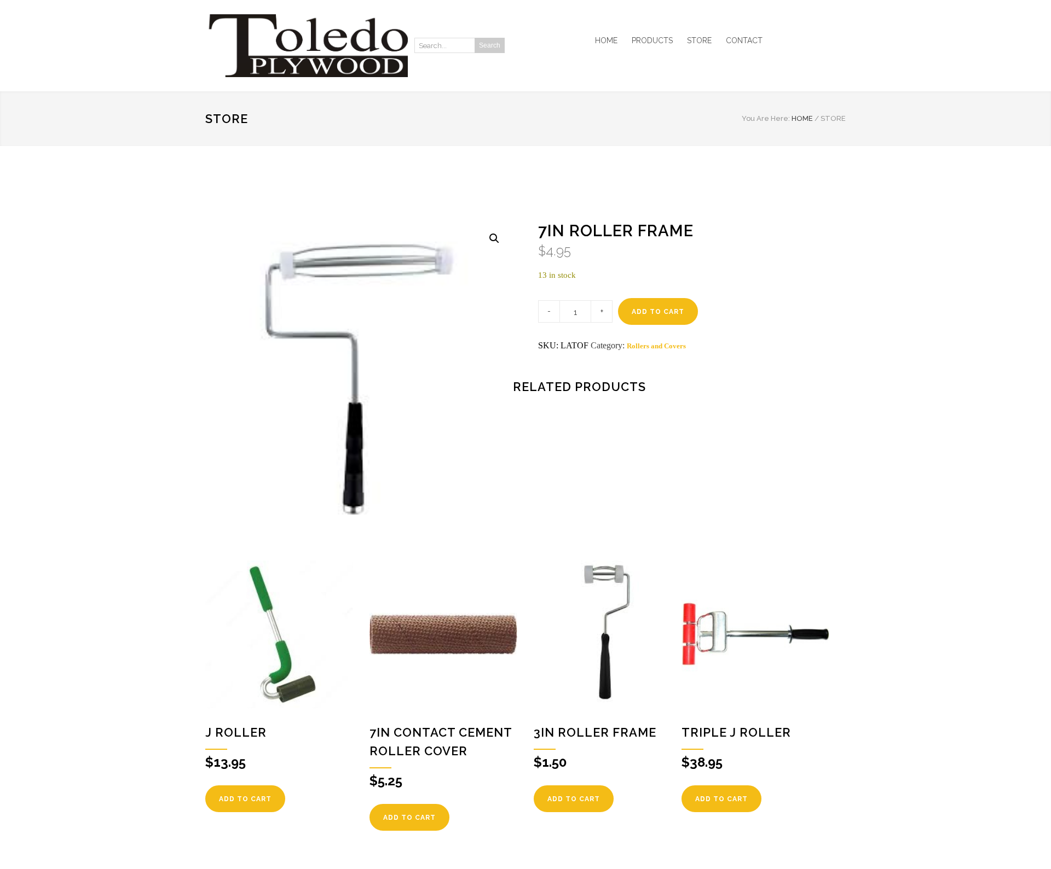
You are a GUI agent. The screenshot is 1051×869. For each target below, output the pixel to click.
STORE (699, 40)
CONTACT (744, 40)
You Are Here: (766, 118)
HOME (606, 40)
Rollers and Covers (656, 346)
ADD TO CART (658, 312)
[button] (494, 238)
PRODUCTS (652, 40)
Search (489, 45)
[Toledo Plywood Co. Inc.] (306, 45)
